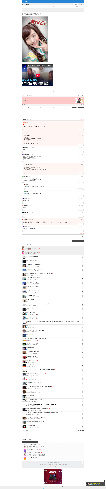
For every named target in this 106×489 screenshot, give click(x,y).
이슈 (76, 442)
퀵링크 (55, 462)
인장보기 (25, 104)
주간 (45, 442)
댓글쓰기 (77, 107)
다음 (65, 107)
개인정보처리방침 (47, 464)
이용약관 (41, 464)
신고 (27, 95)
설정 (59, 462)
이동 (26, 129)
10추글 (76, 6)
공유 (78, 95)
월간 (60, 442)
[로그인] (81, 1)
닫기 (104, 481)
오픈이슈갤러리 (25, 4)
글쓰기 (83, 4)
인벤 (26, 1)
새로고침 (82, 119)
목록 (28, 107)
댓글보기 (77, 240)
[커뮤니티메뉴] (23, 1)
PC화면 (51, 462)
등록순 (28, 119)
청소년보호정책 (55, 464)
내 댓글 (53, 6)
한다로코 (23, 14)
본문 (40, 107)
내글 (29, 6)
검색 (78, 430)
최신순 (31, 119)
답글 (23, 129)
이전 (53, 107)
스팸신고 (30, 95)
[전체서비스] (83, 1)
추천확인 (23, 95)
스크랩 (82, 95)
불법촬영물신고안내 (63, 464)
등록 (82, 236)
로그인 (47, 462)
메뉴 (23, 104)
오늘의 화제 (30, 442)
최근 (23, 430)
